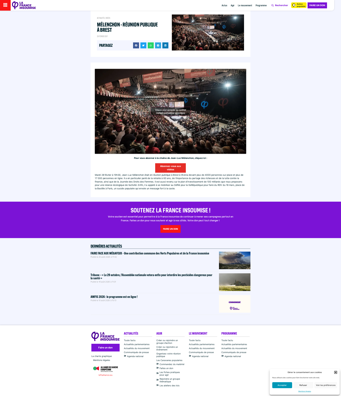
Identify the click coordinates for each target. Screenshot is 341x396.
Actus (224, 5)
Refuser (303, 385)
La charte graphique (101, 356)
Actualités (101, 18)
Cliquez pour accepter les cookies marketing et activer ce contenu (170, 111)
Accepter (282, 385)
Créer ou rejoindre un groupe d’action (167, 341)
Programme (261, 5)
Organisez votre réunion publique (168, 355)
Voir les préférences (326, 385)
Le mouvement (245, 5)
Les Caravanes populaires (169, 360)
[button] (335, 372)
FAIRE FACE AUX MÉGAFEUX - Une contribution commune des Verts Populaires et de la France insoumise (150, 253)
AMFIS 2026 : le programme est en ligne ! (114, 297)
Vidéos (107, 18)
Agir (232, 5)
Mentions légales (304, 391)
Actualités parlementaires (136, 344)
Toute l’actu (129, 340)
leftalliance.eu (105, 375)
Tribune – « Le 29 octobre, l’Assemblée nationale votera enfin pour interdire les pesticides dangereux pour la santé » (151, 276)
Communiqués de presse (136, 352)
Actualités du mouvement (137, 348)
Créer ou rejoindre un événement (167, 348)
